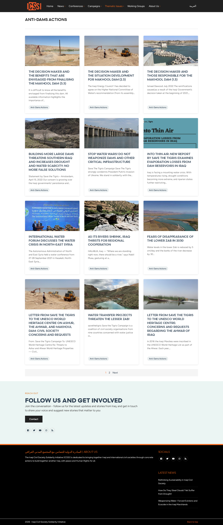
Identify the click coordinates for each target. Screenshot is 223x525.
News (60, 6)
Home (50, 6)
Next (115, 372)
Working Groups (136, 6)
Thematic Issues (113, 6)
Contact (33, 419)
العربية (192, 6)
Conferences (76, 6)
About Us (154, 6)
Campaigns (94, 6)
